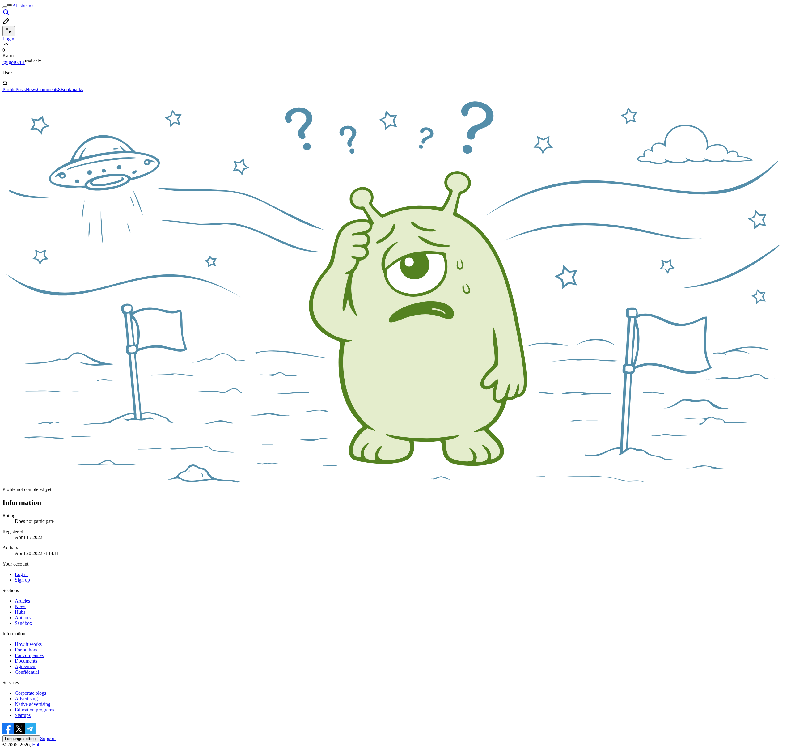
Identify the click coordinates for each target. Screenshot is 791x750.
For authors (26, 649)
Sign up (22, 580)
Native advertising (32, 704)
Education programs (34, 709)
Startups (23, 715)
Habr (36, 744)
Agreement (25, 666)
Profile (8, 89)
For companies (29, 655)
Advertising (26, 698)
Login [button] (8, 38)
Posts (20, 89)
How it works (28, 644)
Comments (49, 89)
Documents (26, 660)
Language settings (21, 738)
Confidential (27, 672)
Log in (21, 574)
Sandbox (23, 623)
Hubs (20, 612)
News (31, 89)
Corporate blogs (30, 693)
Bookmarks (72, 89)
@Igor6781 (13, 62)
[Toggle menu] (4, 7)
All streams (23, 5)
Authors (23, 617)
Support (48, 738)
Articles (22, 601)
